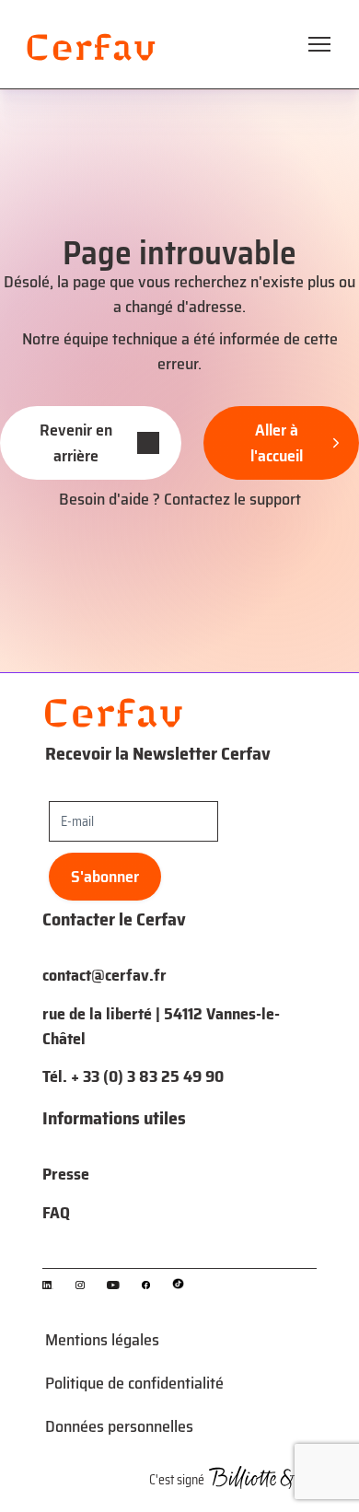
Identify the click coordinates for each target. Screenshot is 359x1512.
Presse (65, 1174)
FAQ (56, 1213)
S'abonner (105, 877)
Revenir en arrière (76, 443)
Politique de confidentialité (134, 1383)
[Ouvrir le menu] (319, 44)
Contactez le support (232, 499)
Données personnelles (119, 1426)
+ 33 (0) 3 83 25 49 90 (147, 1076)
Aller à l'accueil (276, 443)
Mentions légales (102, 1340)
